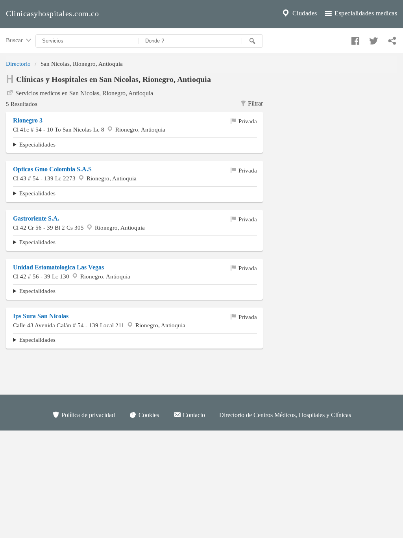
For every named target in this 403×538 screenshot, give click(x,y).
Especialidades (37, 144)
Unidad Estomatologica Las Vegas (58, 267)
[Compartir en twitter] (372, 39)
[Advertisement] (336, 122)
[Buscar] (252, 41)
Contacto (193, 415)
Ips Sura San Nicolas (40, 316)
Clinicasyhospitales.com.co (52, 13)
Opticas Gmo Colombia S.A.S (52, 169)
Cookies (148, 415)
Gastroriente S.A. (36, 218)
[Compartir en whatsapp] (391, 39)
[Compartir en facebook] (354, 39)
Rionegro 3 (28, 120)
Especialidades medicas (365, 13)
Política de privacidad (87, 415)
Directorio (18, 63)
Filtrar (255, 103)
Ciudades (303, 13)
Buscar (15, 40)
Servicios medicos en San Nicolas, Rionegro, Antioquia (84, 93)
